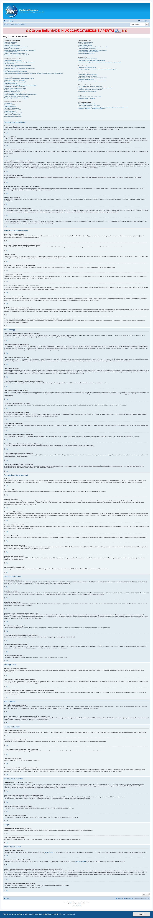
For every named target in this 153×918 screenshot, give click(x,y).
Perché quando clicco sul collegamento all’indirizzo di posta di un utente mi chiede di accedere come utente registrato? (33, 73)
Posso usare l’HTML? (9, 105)
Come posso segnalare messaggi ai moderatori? (16, 93)
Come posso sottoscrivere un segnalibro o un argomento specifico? (95, 88)
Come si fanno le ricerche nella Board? (87, 74)
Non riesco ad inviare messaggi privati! (88, 58)
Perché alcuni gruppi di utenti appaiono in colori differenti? (92, 50)
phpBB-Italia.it (81, 903)
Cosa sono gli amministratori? (85, 42)
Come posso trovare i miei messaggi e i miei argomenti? (92, 81)
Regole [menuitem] (12, 21)
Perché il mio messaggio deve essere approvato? (16, 96)
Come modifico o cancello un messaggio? (14, 80)
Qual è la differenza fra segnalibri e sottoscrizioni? (90, 86)
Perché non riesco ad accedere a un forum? (15, 88)
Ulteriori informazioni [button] (67, 914)
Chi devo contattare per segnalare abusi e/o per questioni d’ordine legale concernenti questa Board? (103, 107)
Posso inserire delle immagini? (11, 108)
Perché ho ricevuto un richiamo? (12, 91)
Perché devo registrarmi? (10, 42)
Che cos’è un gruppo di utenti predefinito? (88, 51)
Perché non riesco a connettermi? (12, 48)
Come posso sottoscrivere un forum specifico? (90, 89)
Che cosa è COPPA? (9, 43)
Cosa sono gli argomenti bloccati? (12, 114)
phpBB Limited (49, 852)
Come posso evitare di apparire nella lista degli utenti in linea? (19, 62)
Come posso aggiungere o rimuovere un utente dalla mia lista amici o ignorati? (97, 69)
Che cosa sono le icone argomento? (13, 116)
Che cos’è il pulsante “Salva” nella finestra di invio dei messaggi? (20, 94)
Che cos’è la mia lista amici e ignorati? (87, 67)
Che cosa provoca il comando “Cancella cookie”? (16, 55)
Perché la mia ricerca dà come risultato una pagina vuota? (92, 77)
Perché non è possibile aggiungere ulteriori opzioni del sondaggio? (20, 85)
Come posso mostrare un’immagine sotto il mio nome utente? (19, 68)
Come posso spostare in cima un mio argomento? (16, 97)
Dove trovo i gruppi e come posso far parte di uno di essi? (92, 47)
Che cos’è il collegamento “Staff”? (86, 53)
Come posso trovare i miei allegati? (87, 98)
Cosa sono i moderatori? (84, 43)
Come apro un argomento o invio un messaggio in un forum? (19, 78)
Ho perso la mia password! (10, 51)
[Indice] (11, 10)
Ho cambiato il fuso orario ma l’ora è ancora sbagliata (17, 65)
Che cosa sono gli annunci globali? (12, 109)
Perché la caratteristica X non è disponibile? (89, 105)
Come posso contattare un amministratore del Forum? (91, 108)
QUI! (118, 30)
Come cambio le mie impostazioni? (12, 60)
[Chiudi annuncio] (149, 29)
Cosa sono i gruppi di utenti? (85, 45)
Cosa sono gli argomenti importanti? (13, 113)
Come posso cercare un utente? (86, 79)
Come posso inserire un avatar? (12, 70)
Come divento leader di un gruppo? (87, 48)
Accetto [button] (141, 914)
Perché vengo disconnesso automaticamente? (15, 53)
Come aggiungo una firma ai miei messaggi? (15, 82)
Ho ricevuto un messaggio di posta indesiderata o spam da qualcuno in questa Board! (99, 62)
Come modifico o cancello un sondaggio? (14, 86)
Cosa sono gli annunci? (10, 111)
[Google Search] (147, 24)
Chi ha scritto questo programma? (86, 103)
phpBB (70, 902)
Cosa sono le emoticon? (10, 106)
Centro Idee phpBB (80, 861)
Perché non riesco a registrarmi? (12, 45)
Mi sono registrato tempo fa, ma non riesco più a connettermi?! (19, 50)
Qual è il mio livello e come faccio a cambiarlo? (15, 71)
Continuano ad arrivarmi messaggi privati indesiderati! (91, 60)
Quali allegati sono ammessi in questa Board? (89, 96)
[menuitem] (6, 21)
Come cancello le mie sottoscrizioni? (87, 91)
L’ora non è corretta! (9, 63)
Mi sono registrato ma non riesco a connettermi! (16, 47)
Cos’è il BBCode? (8, 103)
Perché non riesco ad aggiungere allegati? (14, 90)
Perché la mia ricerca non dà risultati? (87, 76)
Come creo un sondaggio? (10, 83)
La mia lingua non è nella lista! (11, 66)
